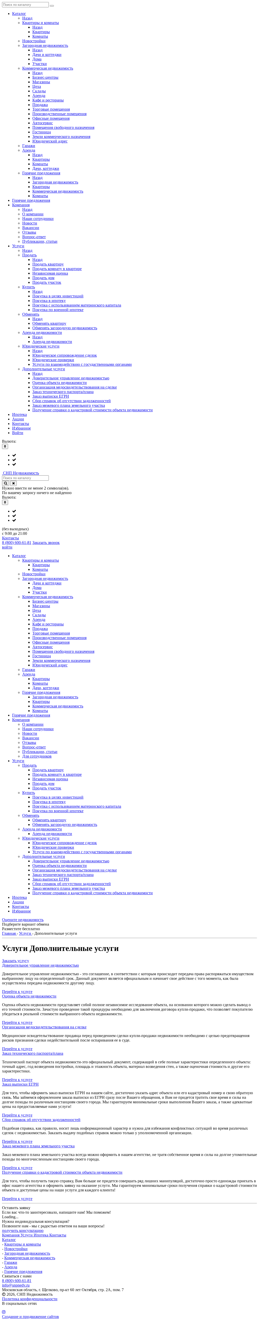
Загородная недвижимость (27, 1253)
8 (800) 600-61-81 (16, 542)
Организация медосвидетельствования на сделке (44, 1027)
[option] (134, 455)
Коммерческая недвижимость (29, 1258)
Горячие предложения (23, 1271)
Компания (11, 1235)
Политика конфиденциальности (29, 1299)
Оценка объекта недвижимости (29, 996)
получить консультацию (23, 1230)
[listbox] (129, 460)
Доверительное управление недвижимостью (40, 965)
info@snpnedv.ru (16, 1285)
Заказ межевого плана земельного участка (38, 1146)
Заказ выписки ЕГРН (20, 1084)
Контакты (10, 538)
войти (7, 547)
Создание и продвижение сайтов (30, 1316)
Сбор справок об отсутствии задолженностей (41, 1119)
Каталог (9, 1239)
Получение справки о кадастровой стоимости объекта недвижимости (62, 1172)
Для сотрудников (37, 756)
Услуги (27, 1235)
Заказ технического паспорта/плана (32, 1053)
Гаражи (10, 1262)
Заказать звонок (46, 542)
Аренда (10, 1267)
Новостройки (16, 1249)
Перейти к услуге (17, 991)
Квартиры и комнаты (22, 1244)
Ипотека (41, 1235)
